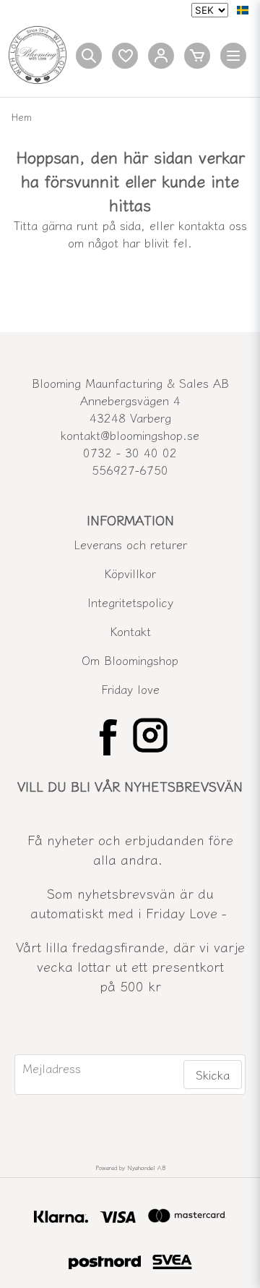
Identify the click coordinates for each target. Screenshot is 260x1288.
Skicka (213, 1074)
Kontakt (130, 631)
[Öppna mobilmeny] (233, 55)
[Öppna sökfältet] (89, 55)
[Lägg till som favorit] (125, 55)
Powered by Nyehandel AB (130, 1168)
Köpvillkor (130, 573)
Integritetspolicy (130, 602)
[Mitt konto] (161, 55)
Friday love (130, 689)
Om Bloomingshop (130, 660)
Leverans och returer (130, 544)
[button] (242, 10)
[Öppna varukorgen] (197, 55)
